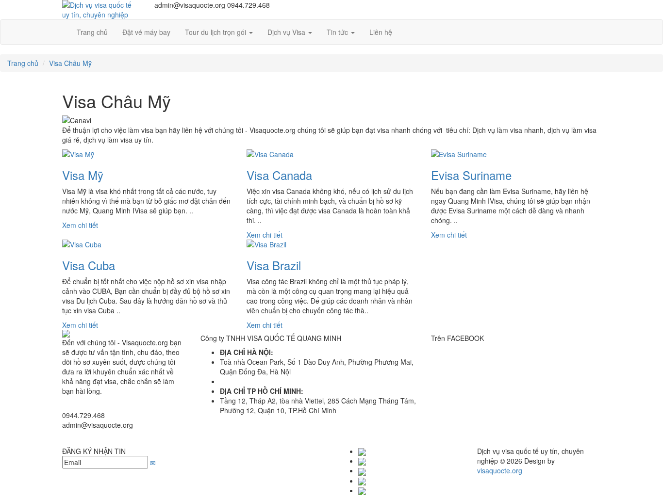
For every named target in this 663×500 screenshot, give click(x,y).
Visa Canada (279, 174)
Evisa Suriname (471, 174)
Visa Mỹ (82, 174)
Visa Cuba (88, 265)
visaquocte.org (499, 470)
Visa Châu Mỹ (70, 63)
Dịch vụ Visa (287, 32)
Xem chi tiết (80, 225)
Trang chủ (22, 63)
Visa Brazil (274, 265)
